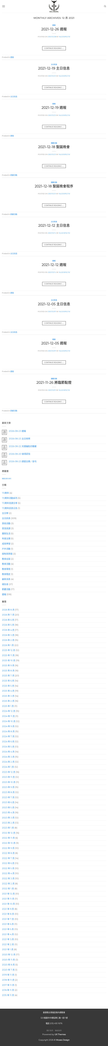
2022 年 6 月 (8, 863)
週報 (53, 25)
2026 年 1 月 (8, 645)
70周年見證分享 (9, 503)
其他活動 (6, 523)
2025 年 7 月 (8, 675)
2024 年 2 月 (8, 762)
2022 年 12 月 (8, 833)
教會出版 (6, 559)
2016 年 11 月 (8, 990)
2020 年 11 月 (8, 959)
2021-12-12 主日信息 (54, 225)
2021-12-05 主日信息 (54, 304)
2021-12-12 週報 (54, 265)
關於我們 (49, 1031)
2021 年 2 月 (8, 944)
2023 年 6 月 (8, 802)
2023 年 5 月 (8, 807)
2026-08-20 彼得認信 (19, 454)
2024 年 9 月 (8, 726)
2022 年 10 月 (8, 843)
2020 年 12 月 (8, 954)
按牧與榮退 (7, 554)
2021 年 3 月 (8, 939)
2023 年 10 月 (8, 782)
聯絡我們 (58, 1031)
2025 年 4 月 (8, 691)
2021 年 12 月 (8, 894)
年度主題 (6, 538)
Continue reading (54, 48)
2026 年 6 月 (8, 620)
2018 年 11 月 (8, 980)
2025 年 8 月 (8, 670)
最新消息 (6, 579)
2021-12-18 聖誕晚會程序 (54, 186)
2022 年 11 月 (8, 838)
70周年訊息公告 (9, 508)
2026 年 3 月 (8, 635)
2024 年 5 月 (8, 746)
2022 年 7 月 (8, 858)
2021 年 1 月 (7, 949)
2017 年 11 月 (8, 985)
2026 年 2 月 (8, 640)
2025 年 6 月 (8, 681)
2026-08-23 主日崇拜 (19, 438)
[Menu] (3, 6)
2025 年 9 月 (8, 665)
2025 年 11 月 (8, 655)
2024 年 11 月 (8, 716)
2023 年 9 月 (8, 787)
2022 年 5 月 (8, 868)
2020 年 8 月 (8, 964)
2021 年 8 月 (8, 914)
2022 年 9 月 (8, 848)
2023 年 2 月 (8, 822)
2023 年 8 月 (8, 792)
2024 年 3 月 (8, 757)
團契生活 (6, 533)
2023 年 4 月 (8, 812)
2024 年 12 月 (8, 711)
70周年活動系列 (9, 498)
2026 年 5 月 (8, 625)
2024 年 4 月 (8, 751)
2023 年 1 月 (8, 828)
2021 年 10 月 (8, 904)
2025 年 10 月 (8, 660)
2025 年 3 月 (8, 696)
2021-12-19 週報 (54, 108)
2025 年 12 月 (8, 650)
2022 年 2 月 (8, 883)
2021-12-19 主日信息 (54, 68)
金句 (9, 479)
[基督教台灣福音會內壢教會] (54, 6)
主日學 (5, 513)
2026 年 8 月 (8, 609)
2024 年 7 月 (8, 736)
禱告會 (5, 584)
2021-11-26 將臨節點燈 (54, 382)
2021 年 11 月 (8, 899)
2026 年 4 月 (8, 630)
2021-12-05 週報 (54, 343)
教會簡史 (6, 574)
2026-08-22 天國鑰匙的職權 (22, 446)
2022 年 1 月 (8, 888)
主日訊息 (54, 64)
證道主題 (5, 479)
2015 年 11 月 (8, 995)
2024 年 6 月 (8, 741)
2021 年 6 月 (8, 924)
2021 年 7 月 (8, 919)
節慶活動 (54, 143)
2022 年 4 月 (8, 873)
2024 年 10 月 (8, 721)
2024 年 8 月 (8, 731)
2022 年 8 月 (8, 853)
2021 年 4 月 (8, 934)
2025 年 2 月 (8, 701)
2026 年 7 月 (8, 615)
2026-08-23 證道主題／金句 (22, 461)
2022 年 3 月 (8, 878)
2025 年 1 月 (8, 706)
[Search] (105, 6)
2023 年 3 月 (8, 817)
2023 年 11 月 (8, 777)
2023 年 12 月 (8, 772)
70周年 (5, 493)
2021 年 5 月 (8, 929)
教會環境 (6, 569)
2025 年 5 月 (8, 685)
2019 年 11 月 (8, 975)
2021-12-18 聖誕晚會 (54, 147)
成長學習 (6, 543)
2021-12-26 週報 (54, 29)
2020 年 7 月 (8, 970)
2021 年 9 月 (8, 909)
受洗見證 (6, 528)
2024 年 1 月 (8, 767)
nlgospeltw (64, 37)
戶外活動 (6, 548)
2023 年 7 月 (8, 797)
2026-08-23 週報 (17, 431)
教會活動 (6, 564)
